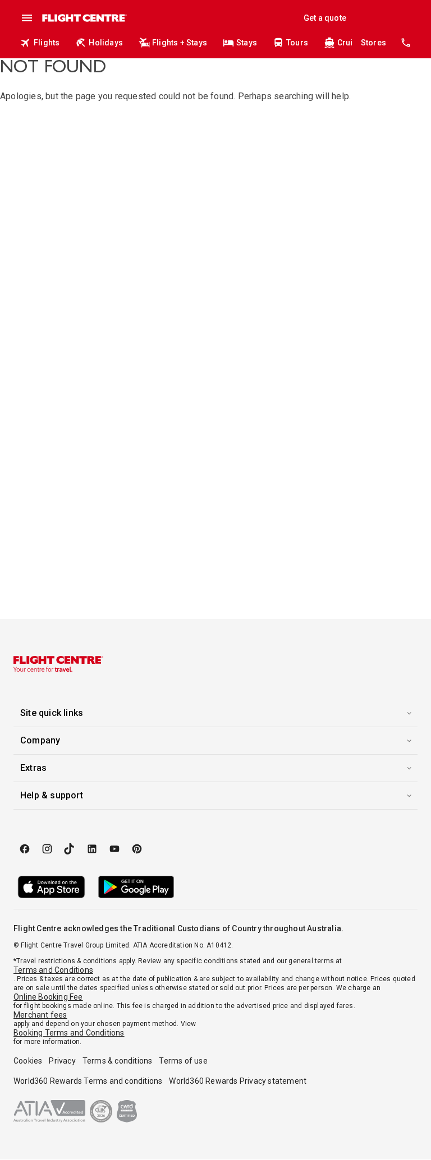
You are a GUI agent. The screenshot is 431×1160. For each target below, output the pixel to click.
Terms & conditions (117, 1060)
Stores (373, 42)
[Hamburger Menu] (26, 17)
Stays (246, 42)
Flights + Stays (179, 42)
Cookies (27, 1060)
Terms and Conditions (53, 969)
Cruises (351, 42)
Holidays (106, 42)
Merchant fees (40, 1014)
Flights (46, 42)
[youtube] (114, 849)
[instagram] (47, 849)
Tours (297, 42)
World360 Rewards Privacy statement (237, 1080)
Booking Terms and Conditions (69, 1032)
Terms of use (183, 1060)
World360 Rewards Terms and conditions (87, 1080)
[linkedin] (92, 849)
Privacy (62, 1060)
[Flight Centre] (83, 17)
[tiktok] (69, 849)
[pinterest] (137, 849)
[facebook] (24, 849)
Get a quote (325, 17)
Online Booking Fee (48, 996)
